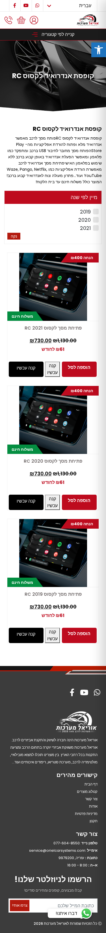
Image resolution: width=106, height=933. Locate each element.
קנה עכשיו (52, 369)
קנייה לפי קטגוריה (57, 34)
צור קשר (91, 799)
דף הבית (91, 784)
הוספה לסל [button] (79, 367)
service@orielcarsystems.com (57, 850)
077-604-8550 (66, 843)
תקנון (94, 821)
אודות (93, 806)
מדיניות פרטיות (86, 813)
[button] (98, 49)
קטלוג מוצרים (87, 791)
